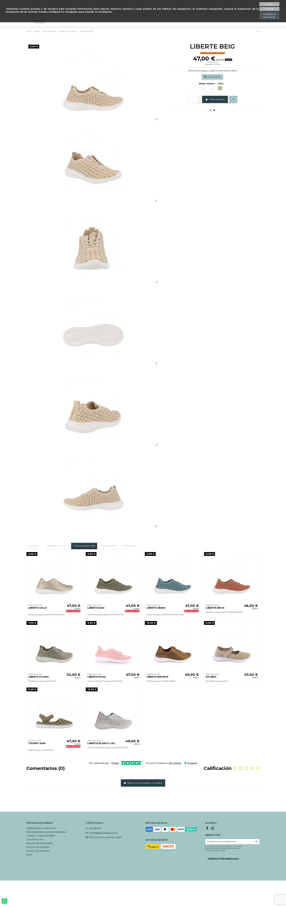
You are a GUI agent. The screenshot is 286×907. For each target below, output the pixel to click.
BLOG (29, 854)
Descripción (33, 545)
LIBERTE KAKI (95, 607)
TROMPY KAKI (37, 743)
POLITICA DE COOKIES (37, 847)
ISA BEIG (211, 676)
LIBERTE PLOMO (38, 676)
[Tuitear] (214, 110)
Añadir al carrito (217, 99)
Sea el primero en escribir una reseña (144, 783)
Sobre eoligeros (109, 545)
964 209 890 (95, 828)
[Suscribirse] (257, 841)
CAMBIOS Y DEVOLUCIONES (40, 835)
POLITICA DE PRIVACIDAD (39, 843)
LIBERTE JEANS (156, 607)
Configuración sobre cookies (269, 15)
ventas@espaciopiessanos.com (103, 833)
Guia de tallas (213, 77)
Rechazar (269, 9)
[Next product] (259, 31)
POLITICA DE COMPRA (37, 851)
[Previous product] (258, 31)
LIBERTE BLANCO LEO (101, 743)
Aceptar (269, 4)
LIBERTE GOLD (37, 607)
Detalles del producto (56, 545)
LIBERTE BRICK (215, 607)
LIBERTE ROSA (96, 676)
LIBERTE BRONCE (157, 676)
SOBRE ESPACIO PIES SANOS (41, 828)
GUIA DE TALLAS (34, 839)
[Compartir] (210, 110)
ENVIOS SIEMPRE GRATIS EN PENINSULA (46, 832)
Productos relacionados (84, 545)
